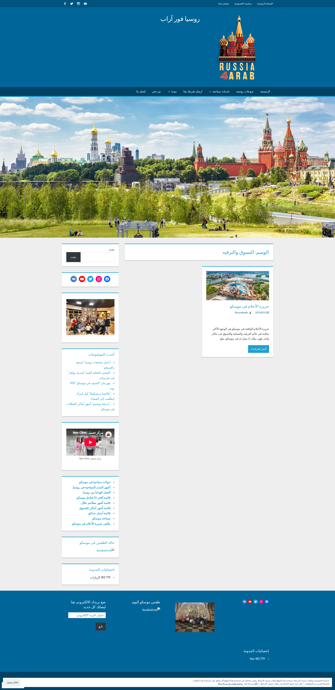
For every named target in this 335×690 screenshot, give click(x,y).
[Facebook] (65, 3)
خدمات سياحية (221, 91)
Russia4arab (241, 312)
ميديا (174, 91)
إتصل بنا (140, 91)
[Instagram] (78, 3)
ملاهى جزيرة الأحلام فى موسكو (91, 523)
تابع (101, 626)
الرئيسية (265, 91)
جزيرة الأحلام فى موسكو (249, 306)
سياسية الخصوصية (243, 3)
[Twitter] (72, 3)
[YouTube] (85, 3)
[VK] (73, 279)
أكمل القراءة (259, 349)
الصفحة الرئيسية (265, 3)
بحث (111, 249)
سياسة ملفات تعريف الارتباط (230, 683)
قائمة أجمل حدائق (99, 513)
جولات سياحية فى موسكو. (94, 482)
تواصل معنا (223, 3)
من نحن (156, 91)
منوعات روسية (245, 91)
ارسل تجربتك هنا (192, 91)
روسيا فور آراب (180, 19)
